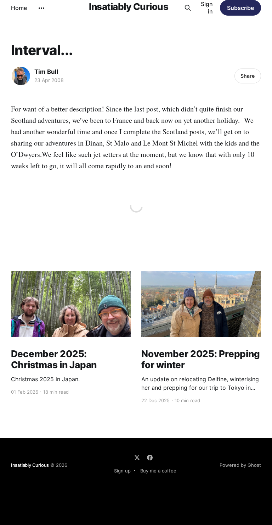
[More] (41, 8)
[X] (137, 457)
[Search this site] (187, 7)
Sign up (122, 471)
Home (19, 7)
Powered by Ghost (240, 465)
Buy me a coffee (158, 471)
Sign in (207, 7)
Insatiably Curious (128, 7)
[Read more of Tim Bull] (21, 76)
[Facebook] (150, 457)
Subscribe (240, 7)
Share (247, 76)
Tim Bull (46, 71)
